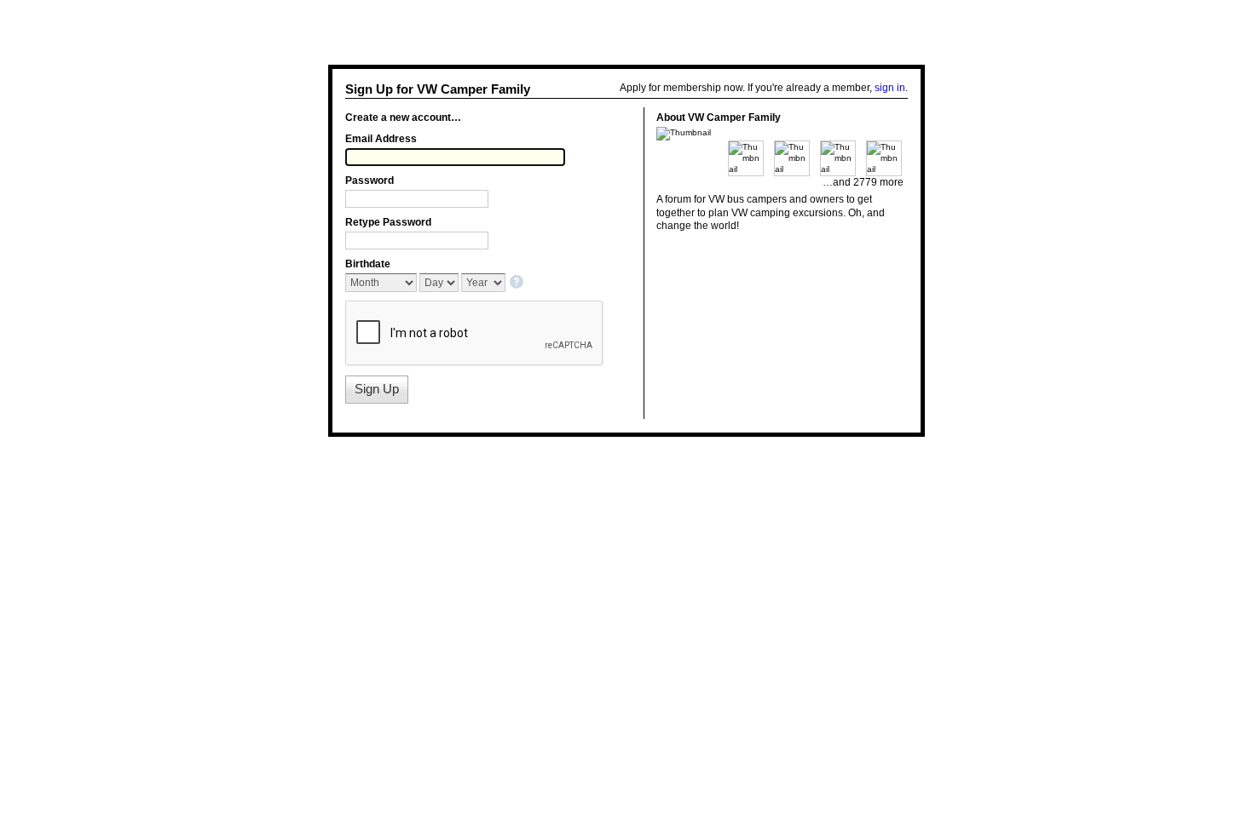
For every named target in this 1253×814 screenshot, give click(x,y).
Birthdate (367, 264)
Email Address (381, 139)
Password (369, 180)
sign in (890, 88)
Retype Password (388, 222)
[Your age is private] (518, 283)
